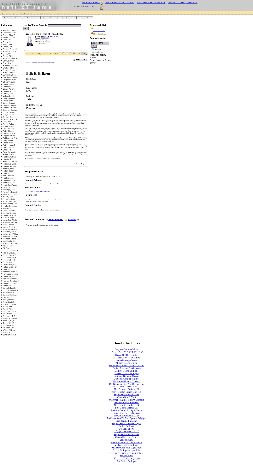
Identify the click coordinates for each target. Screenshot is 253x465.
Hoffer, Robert (8, 171)
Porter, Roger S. (9, 262)
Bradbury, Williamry (10, 66)
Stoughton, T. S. (9, 316)
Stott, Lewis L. (8, 314)
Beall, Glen (7, 44)
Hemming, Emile (9, 164)
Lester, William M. (10, 215)
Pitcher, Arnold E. (9, 255)
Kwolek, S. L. (8, 208)
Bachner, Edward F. (10, 33)
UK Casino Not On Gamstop (126, 381)
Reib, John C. (8, 269)
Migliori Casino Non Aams (126, 415)
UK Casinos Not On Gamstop (127, 357)
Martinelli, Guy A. (9, 232)
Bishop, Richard (9, 51)
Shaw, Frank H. (9, 300)
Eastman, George (10, 110)
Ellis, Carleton (8, 115)
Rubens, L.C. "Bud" (10, 283)
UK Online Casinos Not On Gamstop (126, 365)
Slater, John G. (8, 307)
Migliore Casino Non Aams (126, 394)
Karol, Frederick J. (10, 192)
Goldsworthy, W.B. (10, 138)
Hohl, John (7, 173)
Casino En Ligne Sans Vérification (126, 453)
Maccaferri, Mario (10, 220)
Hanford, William (9, 157)
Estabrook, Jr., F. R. (10, 119)
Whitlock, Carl (8, 328)
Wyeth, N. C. (8, 333)
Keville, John (8, 197)
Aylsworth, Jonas (9, 30)
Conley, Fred (8, 87)
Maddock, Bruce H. (10, 222)
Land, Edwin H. (9, 211)
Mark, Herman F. (9, 225)
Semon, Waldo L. (10, 295)
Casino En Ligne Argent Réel (126, 450)
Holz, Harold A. (9, 176)
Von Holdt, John (9, 325)
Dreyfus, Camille (9, 105)
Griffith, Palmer (9, 148)
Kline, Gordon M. (9, 201)
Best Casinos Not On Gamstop (119, 2)
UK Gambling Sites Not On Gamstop (126, 384)
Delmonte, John (9, 96)
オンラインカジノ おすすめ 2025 (126, 352)
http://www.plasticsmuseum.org (41, 191)
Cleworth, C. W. (9, 82)
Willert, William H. (10, 330)
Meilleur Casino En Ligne (126, 371)
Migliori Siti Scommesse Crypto (126, 423)
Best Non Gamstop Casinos (126, 376)
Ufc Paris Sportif (126, 429)
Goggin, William (9, 136)
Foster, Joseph (8, 126)
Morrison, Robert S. (10, 239)
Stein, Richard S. (9, 311)
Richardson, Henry (10, 274)
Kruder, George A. (10, 206)
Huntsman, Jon (9, 183)
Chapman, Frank (9, 80)
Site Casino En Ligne (126, 461)
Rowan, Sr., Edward (11, 281)
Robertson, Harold (10, 276)
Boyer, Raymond (9, 63)
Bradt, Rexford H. (10, 68)
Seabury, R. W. (8, 293)
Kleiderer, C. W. (9, 199)
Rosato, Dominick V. (11, 279)
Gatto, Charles (8, 131)
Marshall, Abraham (10, 229)
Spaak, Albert (8, 309)
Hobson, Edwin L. (10, 169)
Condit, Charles (9, 84)
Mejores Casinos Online (126, 349)
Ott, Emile (7, 248)
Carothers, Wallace (10, 77)
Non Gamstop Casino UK (126, 402)
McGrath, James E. (10, 237)
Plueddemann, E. (10, 258)
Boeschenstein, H (10, 59)
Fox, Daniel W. (8, 129)
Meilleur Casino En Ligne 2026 (126, 447)
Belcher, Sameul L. (10, 49)
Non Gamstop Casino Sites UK (126, 386)
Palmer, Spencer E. (10, 251)
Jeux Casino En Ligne (126, 421)
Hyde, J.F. (7, 187)
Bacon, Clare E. (9, 35)
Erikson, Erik (8, 117)
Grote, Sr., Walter (9, 152)
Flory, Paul (7, 122)
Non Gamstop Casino (127, 360)
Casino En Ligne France (126, 437)
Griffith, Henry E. (9, 145)
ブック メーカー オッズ (126, 431)
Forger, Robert (8, 124)
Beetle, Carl (7, 47)
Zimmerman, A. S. (10, 335)
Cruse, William (8, 89)
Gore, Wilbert (8, 140)
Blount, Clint (8, 56)
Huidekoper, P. (8, 178)
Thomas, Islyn (8, 321)
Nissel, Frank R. (9, 246)
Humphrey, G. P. (9, 180)
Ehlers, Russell (9, 112)
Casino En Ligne (126, 426)
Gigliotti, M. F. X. (9, 133)
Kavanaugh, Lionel (10, 194)
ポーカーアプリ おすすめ (126, 458)
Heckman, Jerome (10, 162)
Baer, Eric (7, 40)
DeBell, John (8, 94)
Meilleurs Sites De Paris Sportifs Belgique (126, 418)
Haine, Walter (8, 155)
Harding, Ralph (9, 159)
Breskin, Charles (9, 70)
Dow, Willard (8, 101)
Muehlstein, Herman (11, 241)
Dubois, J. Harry (9, 108)
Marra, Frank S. (9, 227)
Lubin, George (8, 218)
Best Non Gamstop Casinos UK (87, 2)
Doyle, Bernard (9, 103)
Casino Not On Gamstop (126, 355)
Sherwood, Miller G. (11, 304)
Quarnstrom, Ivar (9, 265)
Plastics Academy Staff (50, 36)
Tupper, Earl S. (9, 323)
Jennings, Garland (10, 190)
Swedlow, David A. (10, 318)
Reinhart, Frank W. (10, 272)
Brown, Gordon (9, 73)
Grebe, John (8, 143)
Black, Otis (7, 54)
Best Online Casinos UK (126, 407)
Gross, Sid (7, 150)
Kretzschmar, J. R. (10, 204)
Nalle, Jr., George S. (11, 244)
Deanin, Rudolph (10, 91)
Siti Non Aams (126, 440)
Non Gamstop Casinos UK (126, 389)
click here (32, 201)
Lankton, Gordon (9, 213)
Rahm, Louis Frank (10, 267)
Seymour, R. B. (9, 297)
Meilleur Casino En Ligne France (126, 410)
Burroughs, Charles (10, 75)
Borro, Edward (8, 61)
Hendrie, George (9, 166)
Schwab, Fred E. (9, 288)
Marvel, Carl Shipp (10, 234)
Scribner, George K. (10, 290)
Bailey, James (8, 42)
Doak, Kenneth (9, 98)
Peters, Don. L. (9, 253)
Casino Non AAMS (126, 397)
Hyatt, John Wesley (10, 185)
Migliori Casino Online (126, 363)
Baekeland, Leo (9, 37)
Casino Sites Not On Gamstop (127, 368)
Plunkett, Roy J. (9, 260)
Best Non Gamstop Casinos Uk (183, 2)
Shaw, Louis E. (9, 302)
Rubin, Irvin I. (8, 286)
